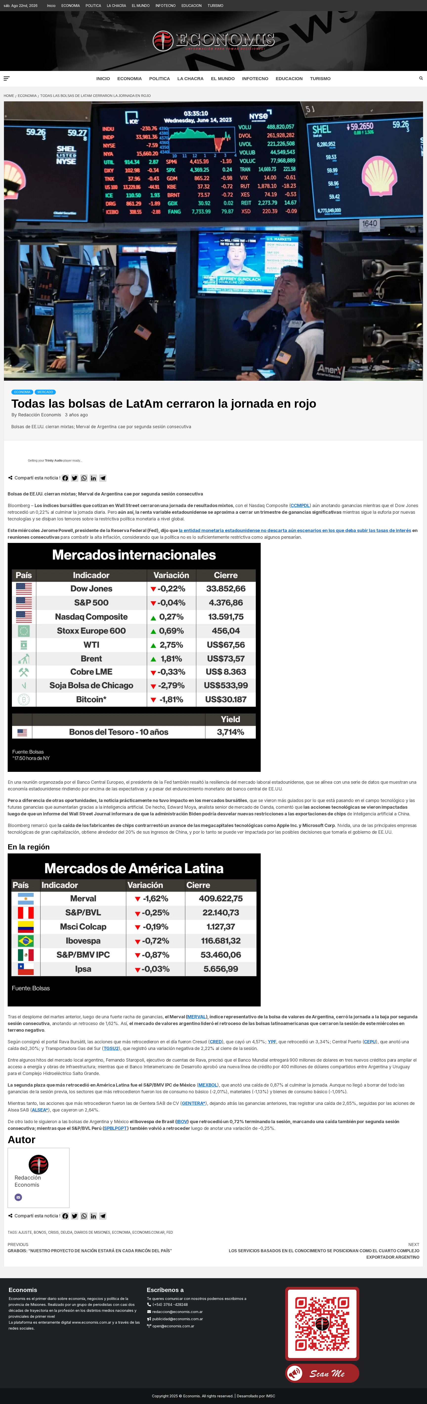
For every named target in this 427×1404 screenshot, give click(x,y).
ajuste (25, 1232)
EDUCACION (192, 5)
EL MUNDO (141, 5)
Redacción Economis (40, 414)
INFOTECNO (166, 5)
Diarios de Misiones (92, 1232)
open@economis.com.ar (172, 1326)
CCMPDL (300, 505)
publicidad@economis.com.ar (177, 1318)
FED (170, 1232)
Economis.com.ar (148, 1232)
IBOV (182, 1121)
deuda (66, 1232)
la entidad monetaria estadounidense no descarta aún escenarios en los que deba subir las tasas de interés (295, 530)
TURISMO (215, 5)
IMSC (270, 1396)
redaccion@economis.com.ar (177, 1311)
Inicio (51, 5)
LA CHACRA (116, 5)
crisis (53, 1232)
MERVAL (196, 1016)
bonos (40, 1232)
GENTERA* (193, 1103)
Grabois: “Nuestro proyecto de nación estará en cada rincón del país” (90, 1248)
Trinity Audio (54, 460)
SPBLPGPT (115, 1128)
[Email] (18, 1197)
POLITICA (93, 5)
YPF (272, 1041)
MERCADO (45, 392)
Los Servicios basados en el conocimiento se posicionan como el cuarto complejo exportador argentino (324, 1251)
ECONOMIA (71, 5)
